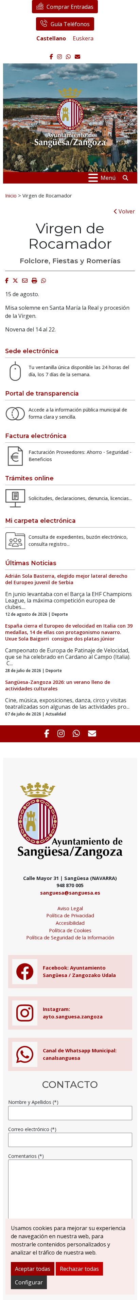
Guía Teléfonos (70, 24)
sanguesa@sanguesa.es (70, 893)
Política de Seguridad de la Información (70, 937)
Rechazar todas (79, 1269)
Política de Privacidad (70, 915)
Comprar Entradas (70, 7)
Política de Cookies (70, 930)
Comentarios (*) (26, 1156)
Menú (108, 177)
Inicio (11, 195)
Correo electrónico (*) (32, 1129)
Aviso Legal (70, 908)
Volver (126, 211)
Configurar (29, 1282)
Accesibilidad (70, 923)
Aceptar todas (32, 1269)
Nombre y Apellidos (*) (33, 1102)
